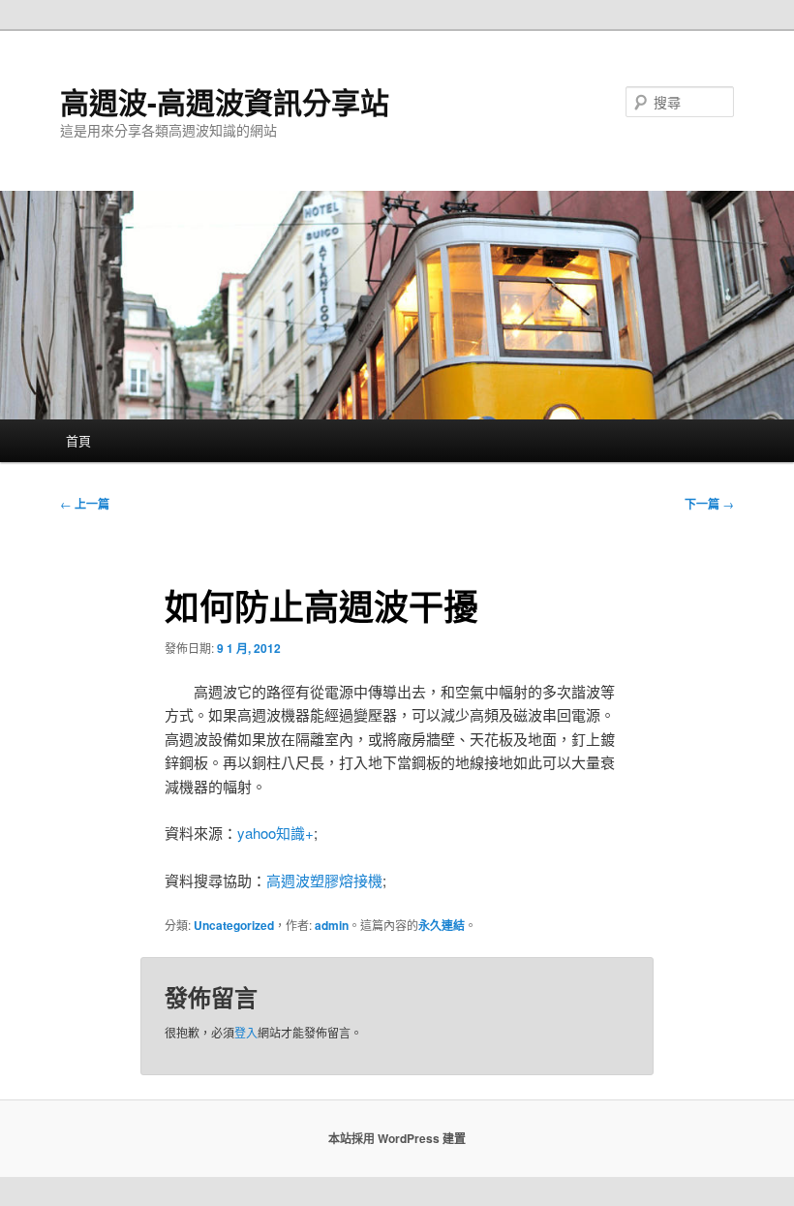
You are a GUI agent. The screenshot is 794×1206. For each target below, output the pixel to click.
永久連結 (441, 925)
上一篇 (84, 503)
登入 (246, 1032)
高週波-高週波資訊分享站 (224, 101)
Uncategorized (234, 925)
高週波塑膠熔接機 (324, 880)
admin (332, 925)
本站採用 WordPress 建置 (397, 1138)
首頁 (78, 440)
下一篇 (709, 503)
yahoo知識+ (275, 832)
